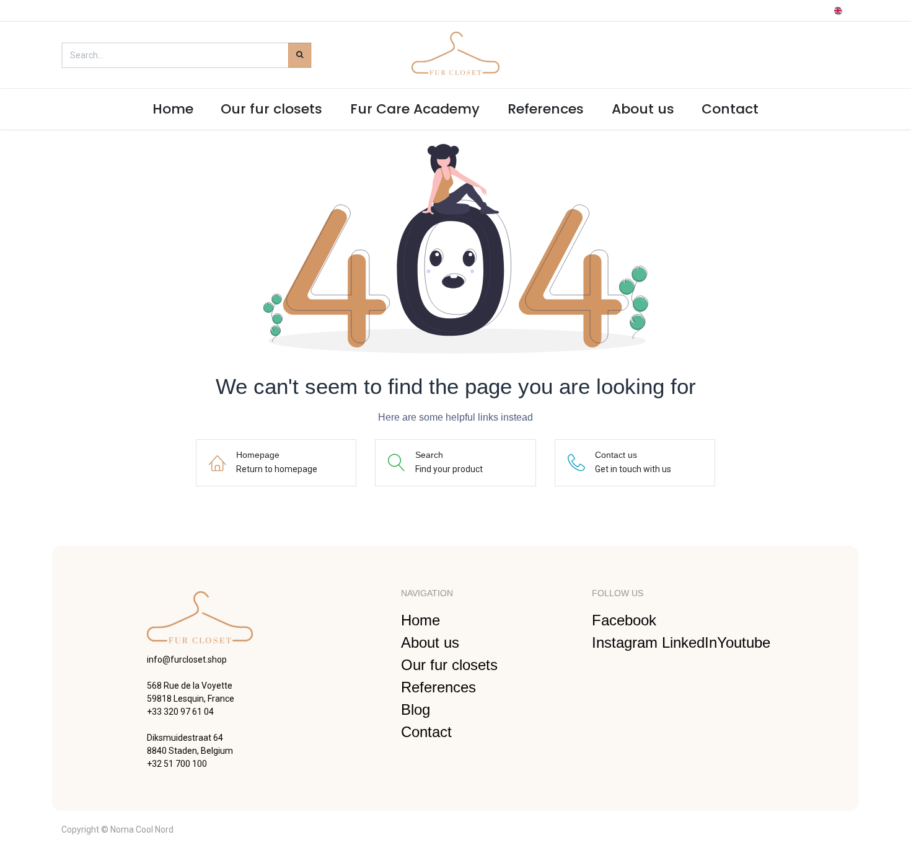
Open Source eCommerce (799, 829)
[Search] (299, 55)
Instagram (627, 642)
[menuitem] (172, 109)
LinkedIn (689, 642)
